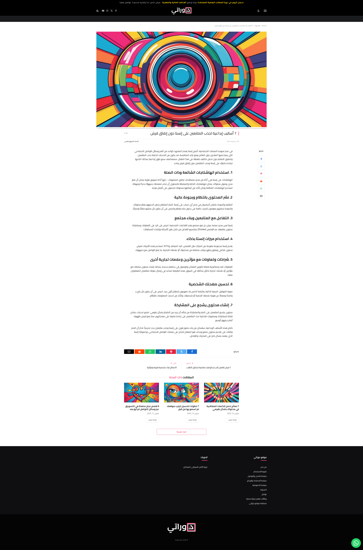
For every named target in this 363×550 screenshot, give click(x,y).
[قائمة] (265, 11)
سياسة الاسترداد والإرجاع (257, 480)
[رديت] (261, 181)
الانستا (137, 141)
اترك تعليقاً (181, 432)
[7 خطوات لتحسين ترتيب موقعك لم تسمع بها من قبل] (181, 392)
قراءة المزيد (232, 419)
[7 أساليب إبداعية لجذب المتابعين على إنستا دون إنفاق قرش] (181, 126)
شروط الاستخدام (260, 471)
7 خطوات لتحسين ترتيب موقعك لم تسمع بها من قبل (183, 408)
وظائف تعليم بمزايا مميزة (256, 499)
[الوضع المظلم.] (258, 11)
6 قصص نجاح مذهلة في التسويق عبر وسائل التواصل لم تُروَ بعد (142, 408)
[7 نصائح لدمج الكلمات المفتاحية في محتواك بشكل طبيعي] (221, 392)
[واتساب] (261, 188)
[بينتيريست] (261, 173)
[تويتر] (261, 166)
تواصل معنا (125, 3)
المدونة (257, 25)
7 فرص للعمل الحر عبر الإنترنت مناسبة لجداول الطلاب (208, 367)
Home (264, 25)
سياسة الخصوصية (259, 485)
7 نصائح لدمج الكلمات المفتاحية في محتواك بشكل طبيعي (222, 408)
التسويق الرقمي (129, 141)
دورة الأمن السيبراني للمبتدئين (195, 467)
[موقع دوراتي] (181, 11)
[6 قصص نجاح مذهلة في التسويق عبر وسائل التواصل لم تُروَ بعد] (141, 392)
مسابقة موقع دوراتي (258, 503)
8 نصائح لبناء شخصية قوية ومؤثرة (161, 367)
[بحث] (97, 11)
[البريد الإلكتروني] (261, 196)
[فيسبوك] (261, 159)
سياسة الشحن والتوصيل (257, 476)
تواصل (264, 494)
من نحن (263, 467)
